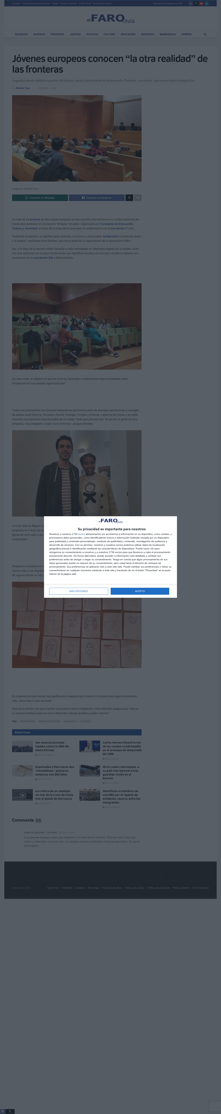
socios (81, 534)
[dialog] (110, 557)
